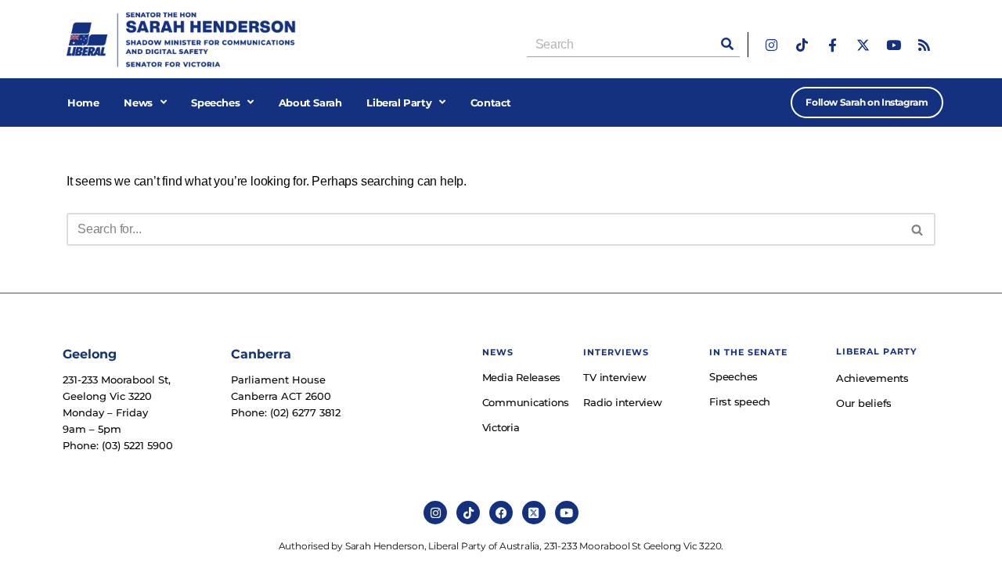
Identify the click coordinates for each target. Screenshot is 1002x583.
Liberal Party (398, 102)
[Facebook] (501, 512)
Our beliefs (864, 403)
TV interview (614, 377)
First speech (739, 401)
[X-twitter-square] (534, 512)
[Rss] (924, 45)
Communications (525, 402)
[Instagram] (771, 45)
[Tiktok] (802, 45)
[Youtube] (893, 45)
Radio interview (622, 402)
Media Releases (521, 377)
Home (83, 102)
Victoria (501, 427)
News (138, 102)
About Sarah (310, 102)
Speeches (215, 102)
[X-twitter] (863, 45)
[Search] (727, 44)
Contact (490, 102)
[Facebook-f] (832, 45)
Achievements (872, 378)
